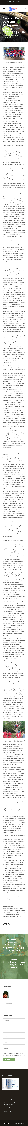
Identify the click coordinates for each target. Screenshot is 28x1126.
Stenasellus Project (8, 1099)
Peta (14, 1)
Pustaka (18, 1)
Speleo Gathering (8, 1111)
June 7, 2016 (7, 35)
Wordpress (14, 1125)
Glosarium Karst (9, 3)
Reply (23, 1001)
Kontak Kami (17, 3)
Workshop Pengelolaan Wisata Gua (12, 1107)
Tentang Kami (8, 1)
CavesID (16, 35)
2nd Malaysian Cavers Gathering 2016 (12, 928)
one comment (8, 37)
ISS (10, 1123)
